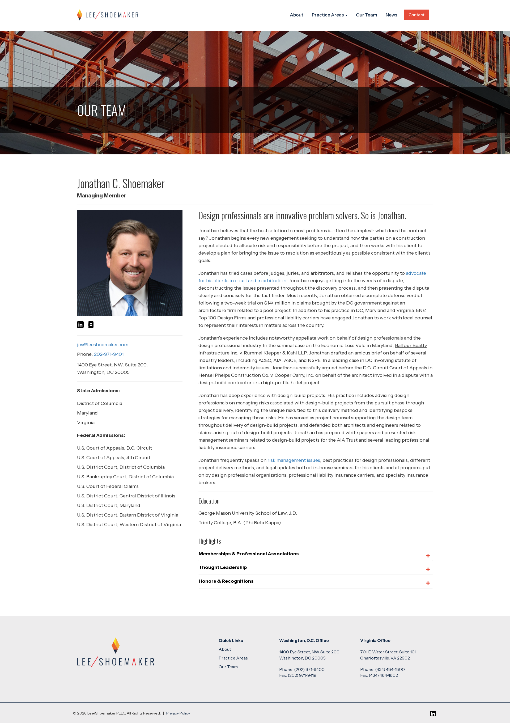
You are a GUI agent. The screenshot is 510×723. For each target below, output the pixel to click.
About (296, 15)
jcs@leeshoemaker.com (102, 345)
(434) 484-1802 (383, 675)
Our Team (366, 15)
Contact (416, 14)
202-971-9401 (109, 354)
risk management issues (293, 460)
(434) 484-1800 (390, 669)
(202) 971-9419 (302, 675)
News (391, 15)
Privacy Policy (178, 713)
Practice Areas (328, 15)
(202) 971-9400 (309, 669)
